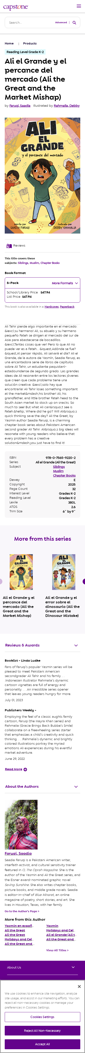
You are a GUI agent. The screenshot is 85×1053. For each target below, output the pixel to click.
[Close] (79, 986)
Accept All (42, 1044)
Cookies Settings (42, 1017)
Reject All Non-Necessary (42, 1030)
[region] (42, 1016)
